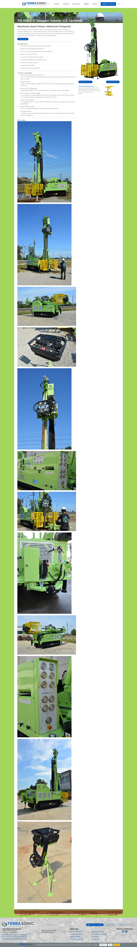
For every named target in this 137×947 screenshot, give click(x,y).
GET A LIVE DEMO (113, 82)
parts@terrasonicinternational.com (14, 939)
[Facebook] (126, 931)
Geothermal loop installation (30, 68)
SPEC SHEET (23, 39)
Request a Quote (98, 931)
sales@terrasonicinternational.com (14, 934)
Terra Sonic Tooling (76, 939)
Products (20, 11)
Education (95, 936)
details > (80, 93)
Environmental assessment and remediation (36, 46)
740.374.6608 (111, 925)
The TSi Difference (76, 931)
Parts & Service (75, 936)
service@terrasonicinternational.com (15, 936)
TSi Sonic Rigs (28, 11)
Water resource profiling (29, 54)
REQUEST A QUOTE (85, 82)
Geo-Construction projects (29, 62)
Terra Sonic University (95, 925)
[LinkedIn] (123, 931)
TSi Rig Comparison (76, 934)
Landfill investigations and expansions (33, 60)
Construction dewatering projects (32, 57)
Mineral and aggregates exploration (33, 49)
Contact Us (95, 939)
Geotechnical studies (28, 65)
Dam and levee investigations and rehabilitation (37, 51)
